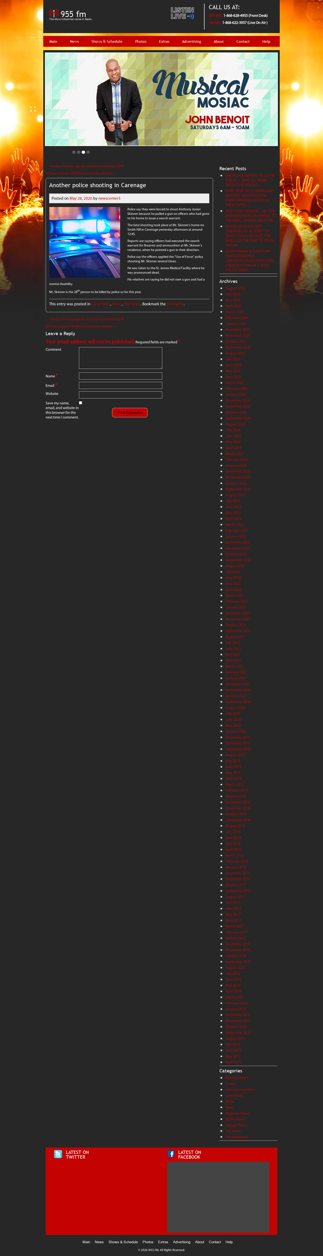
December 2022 (237, 542)
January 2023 (235, 536)
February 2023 (236, 530)
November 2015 (237, 1021)
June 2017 (233, 908)
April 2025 (233, 377)
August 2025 (235, 353)
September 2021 (238, 631)
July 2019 (232, 761)
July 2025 (232, 359)
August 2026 (235, 288)
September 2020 (238, 701)
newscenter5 (109, 198)
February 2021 (236, 672)
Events (230, 1083)
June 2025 (233, 365)
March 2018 (234, 855)
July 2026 (232, 294)
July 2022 (232, 572)
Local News (100, 304)
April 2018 (233, 849)
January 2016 (235, 1009)
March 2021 (234, 666)
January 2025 (235, 394)
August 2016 (235, 967)
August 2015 (235, 1038)
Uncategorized (237, 1137)
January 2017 (235, 938)
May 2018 (232, 843)
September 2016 (238, 961)
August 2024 (235, 424)
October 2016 (235, 956)
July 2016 (232, 973)
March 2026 (234, 312)
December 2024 (237, 400)
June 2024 (233, 436)
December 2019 (237, 737)
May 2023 (232, 512)
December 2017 (237, 873)
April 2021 (233, 660)
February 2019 (236, 790)
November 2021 (237, 619)
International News (240, 1089)
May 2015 (232, 1056)
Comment (53, 349)
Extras (164, 41)
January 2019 (235, 796)
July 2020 (232, 713)
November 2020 (237, 690)
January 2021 (235, 678)
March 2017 (234, 926)
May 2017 (232, 914)
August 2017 (235, 896)
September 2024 (238, 418)
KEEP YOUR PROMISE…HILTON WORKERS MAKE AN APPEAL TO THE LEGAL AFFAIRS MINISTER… (251, 216)
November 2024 (237, 406)
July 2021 (232, 642)
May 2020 (232, 725)
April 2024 (233, 447)
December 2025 (237, 329)
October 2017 (235, 885)
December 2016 (237, 944)
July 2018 (232, 831)
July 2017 (232, 902)
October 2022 (235, 554)
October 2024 (235, 412)
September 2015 (238, 1032)
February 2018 (236, 861)
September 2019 (238, 749)
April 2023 (233, 518)
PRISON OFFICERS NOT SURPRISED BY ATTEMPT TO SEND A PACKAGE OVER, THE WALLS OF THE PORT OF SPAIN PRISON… (249, 235)
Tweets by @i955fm (69, 1164)
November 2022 (237, 548)
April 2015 (233, 1062)
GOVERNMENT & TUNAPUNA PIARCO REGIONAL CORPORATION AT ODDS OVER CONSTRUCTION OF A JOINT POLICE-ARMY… (249, 260)
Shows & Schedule (107, 41)
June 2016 (233, 979)
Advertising (191, 41)
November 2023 (237, 477)
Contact (243, 41)
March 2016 (234, 997)
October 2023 (235, 483)
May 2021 (232, 654)
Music (230, 1101)
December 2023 (237, 471)
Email (51, 385)
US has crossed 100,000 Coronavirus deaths (81, 173)
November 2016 (237, 950)
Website (52, 393)
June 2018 (233, 837)
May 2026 (232, 300)
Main (53, 41)
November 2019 (237, 743)
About (219, 41)
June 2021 (233, 648)
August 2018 (235, 826)
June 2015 (233, 1050)
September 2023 (238, 489)
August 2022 (235, 566)
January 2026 (235, 323)
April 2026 (233, 306)
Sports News (235, 1119)
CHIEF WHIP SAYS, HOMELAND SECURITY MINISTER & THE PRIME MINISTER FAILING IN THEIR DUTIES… (249, 198)
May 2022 (232, 583)
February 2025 (236, 388)
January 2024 (235, 465)
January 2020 (235, 731)
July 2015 (232, 1044)
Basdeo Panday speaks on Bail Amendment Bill (85, 166)
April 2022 (233, 589)
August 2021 (235, 636)
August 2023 (235, 495)
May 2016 (232, 985)
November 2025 (237, 335)
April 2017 (233, 920)
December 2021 (237, 613)
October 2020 (235, 696)
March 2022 (234, 595)
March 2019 (234, 784)
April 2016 (233, 991)
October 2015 (235, 1026)
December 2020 (237, 684)
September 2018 (238, 820)
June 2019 (233, 766)
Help (266, 41)
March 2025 (234, 382)
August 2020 (235, 707)
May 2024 (232, 442)
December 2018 (237, 802)
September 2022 (238, 560)
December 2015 (237, 1015)
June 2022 (233, 577)
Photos (140, 41)
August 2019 (235, 755)
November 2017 (237, 879)
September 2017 (238, 891)
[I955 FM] (71, 22)
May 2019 (232, 772)
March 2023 (234, 524)
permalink (175, 304)
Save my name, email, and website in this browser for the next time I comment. (62, 410)
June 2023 (233, 507)
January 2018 (235, 867)
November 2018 (237, 808)
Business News (236, 1077)
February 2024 (236, 459)
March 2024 (234, 453)
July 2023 (232, 501)
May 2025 (232, 371)
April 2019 (233, 778)
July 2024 (232, 430)
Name (52, 375)
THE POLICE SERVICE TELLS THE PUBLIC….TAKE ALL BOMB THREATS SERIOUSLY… (250, 180)
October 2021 (235, 625)
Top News (132, 304)
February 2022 (236, 601)
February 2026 (236, 317)
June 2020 (233, 719)
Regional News (237, 1113)
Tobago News (236, 1125)
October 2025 (235, 341)
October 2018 (235, 814)
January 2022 (235, 607)
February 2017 (236, 932)
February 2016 (236, 1003)
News (74, 41)
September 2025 (238, 347)
